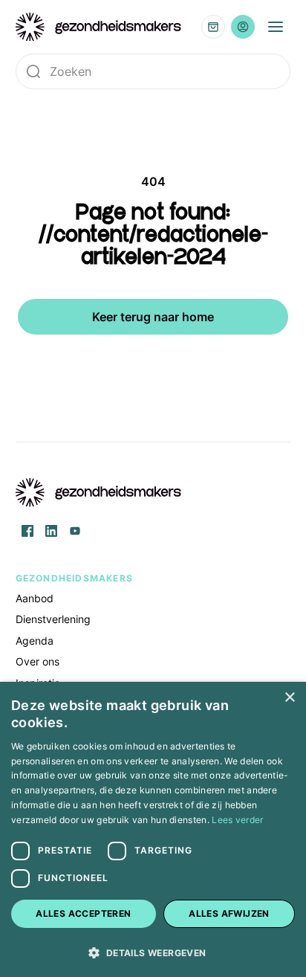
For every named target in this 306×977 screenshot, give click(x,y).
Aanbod (34, 598)
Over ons (37, 661)
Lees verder (237, 819)
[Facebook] (27, 531)
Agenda (34, 640)
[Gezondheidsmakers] (99, 27)
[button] (153, 952)
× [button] (289, 697)
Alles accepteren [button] (83, 913)
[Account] (243, 27)
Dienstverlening (53, 619)
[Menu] (275, 27)
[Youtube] (75, 531)
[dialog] (153, 829)
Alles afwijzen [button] (229, 913)
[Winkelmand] (213, 27)
